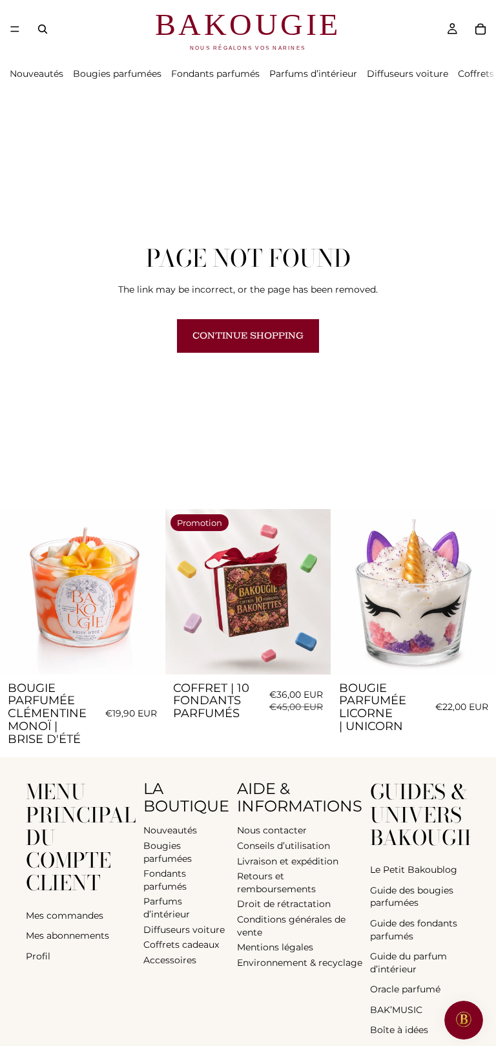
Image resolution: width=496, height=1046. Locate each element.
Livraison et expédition (287, 860)
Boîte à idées (399, 1030)
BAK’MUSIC (396, 1009)
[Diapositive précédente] (19, 592)
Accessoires (169, 959)
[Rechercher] (42, 29)
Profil (38, 955)
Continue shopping (248, 335)
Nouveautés (36, 73)
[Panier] (480, 29)
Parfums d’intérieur (313, 73)
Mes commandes (64, 915)
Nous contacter (272, 830)
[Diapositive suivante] (145, 592)
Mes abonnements (67, 935)
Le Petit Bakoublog (413, 869)
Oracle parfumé (405, 989)
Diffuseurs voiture (407, 73)
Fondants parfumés (215, 73)
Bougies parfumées (117, 73)
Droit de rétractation (284, 904)
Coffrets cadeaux (181, 944)
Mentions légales (275, 947)
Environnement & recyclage (299, 962)
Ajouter (156, 654)
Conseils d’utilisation (283, 845)
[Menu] (15, 29)
